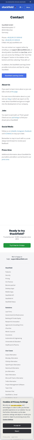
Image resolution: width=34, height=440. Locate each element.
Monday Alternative (11, 358)
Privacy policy (6, 437)
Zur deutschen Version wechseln (16, 2)
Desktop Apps (9, 288)
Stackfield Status (10, 302)
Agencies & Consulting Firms (14, 325)
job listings (15, 118)
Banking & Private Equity (13, 318)
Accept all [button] (17, 425)
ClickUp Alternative (11, 361)
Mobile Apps (9, 292)
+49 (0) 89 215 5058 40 (14, 38)
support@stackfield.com (19, 259)
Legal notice (14, 437)
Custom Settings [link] (8, 419)
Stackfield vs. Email (11, 394)
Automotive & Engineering (13, 338)
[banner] (17, 418)
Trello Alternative (10, 381)
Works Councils (10, 331)
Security (7, 275)
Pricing (7, 278)
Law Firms (8, 312)
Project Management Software (14, 385)
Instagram (20, 131)
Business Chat (9, 391)
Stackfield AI (9, 298)
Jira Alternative (10, 371)
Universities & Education (13, 341)
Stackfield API (9, 295)
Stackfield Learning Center (14, 75)
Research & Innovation (12, 321)
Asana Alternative (10, 355)
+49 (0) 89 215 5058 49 (12, 40)
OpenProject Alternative (12, 365)
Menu (28, 7)
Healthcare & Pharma (12, 345)
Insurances (8, 335)
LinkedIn (13, 131)
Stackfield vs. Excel (11, 398)
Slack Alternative (10, 375)
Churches (8, 328)
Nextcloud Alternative (12, 368)
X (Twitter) (8, 134)
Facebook (28, 131)
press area (5, 159)
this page (14, 92)
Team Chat (8, 388)
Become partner (10, 285)
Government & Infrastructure (14, 315)
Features (8, 272)
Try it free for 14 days (17, 245)
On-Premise (9, 282)
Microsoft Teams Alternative (14, 378)
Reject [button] (17, 431)
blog (9, 99)
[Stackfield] (8, 7)
